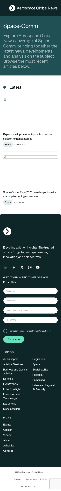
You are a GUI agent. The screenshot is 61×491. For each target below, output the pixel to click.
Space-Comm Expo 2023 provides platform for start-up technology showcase (29, 194)
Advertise (8, 445)
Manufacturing (11, 409)
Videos (7, 435)
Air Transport (10, 359)
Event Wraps (10, 384)
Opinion (7, 430)
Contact (8, 451)
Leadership (9, 403)
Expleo (8, 144)
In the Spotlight (12, 389)
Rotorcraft (39, 375)
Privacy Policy (44, 330)
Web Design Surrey (29, 486)
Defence (8, 378)
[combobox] (30, 320)
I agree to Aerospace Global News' (30, 330)
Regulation (39, 359)
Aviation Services (13, 364)
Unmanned (39, 380)
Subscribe (14, 339)
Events (7, 424)
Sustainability (40, 369)
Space (8, 202)
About (7, 440)
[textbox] (27, 320)
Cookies (17, 479)
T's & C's (43, 479)
